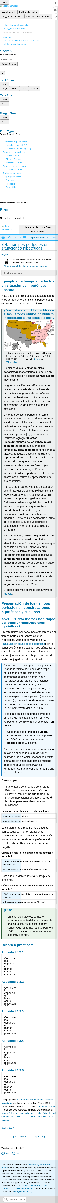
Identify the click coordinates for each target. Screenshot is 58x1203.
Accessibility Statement (23, 1188)
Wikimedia (11, 362)
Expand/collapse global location (55, 236)
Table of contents (14, 273)
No (17, 1153)
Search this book (8, 54)
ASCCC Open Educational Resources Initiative (25, 266)
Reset (4, 84)
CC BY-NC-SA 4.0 (46, 1106)
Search (6, 1199)
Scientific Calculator (15, 162)
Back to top (6, 1128)
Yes (7, 1153)
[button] (10, 184)
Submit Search (9, 64)
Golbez (36, 359)
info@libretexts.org (23, 1191)
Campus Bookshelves (38, 237)
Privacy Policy (31, 1185)
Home (15, 237)
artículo (8, 593)
